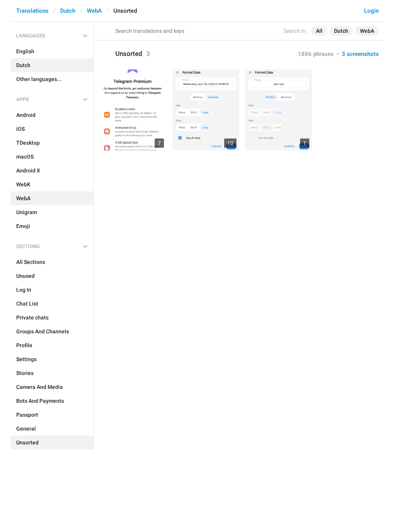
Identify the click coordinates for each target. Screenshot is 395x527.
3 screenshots (360, 54)
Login (371, 10)
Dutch (67, 10)
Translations (32, 10)
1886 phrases (316, 54)
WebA (94, 10)
